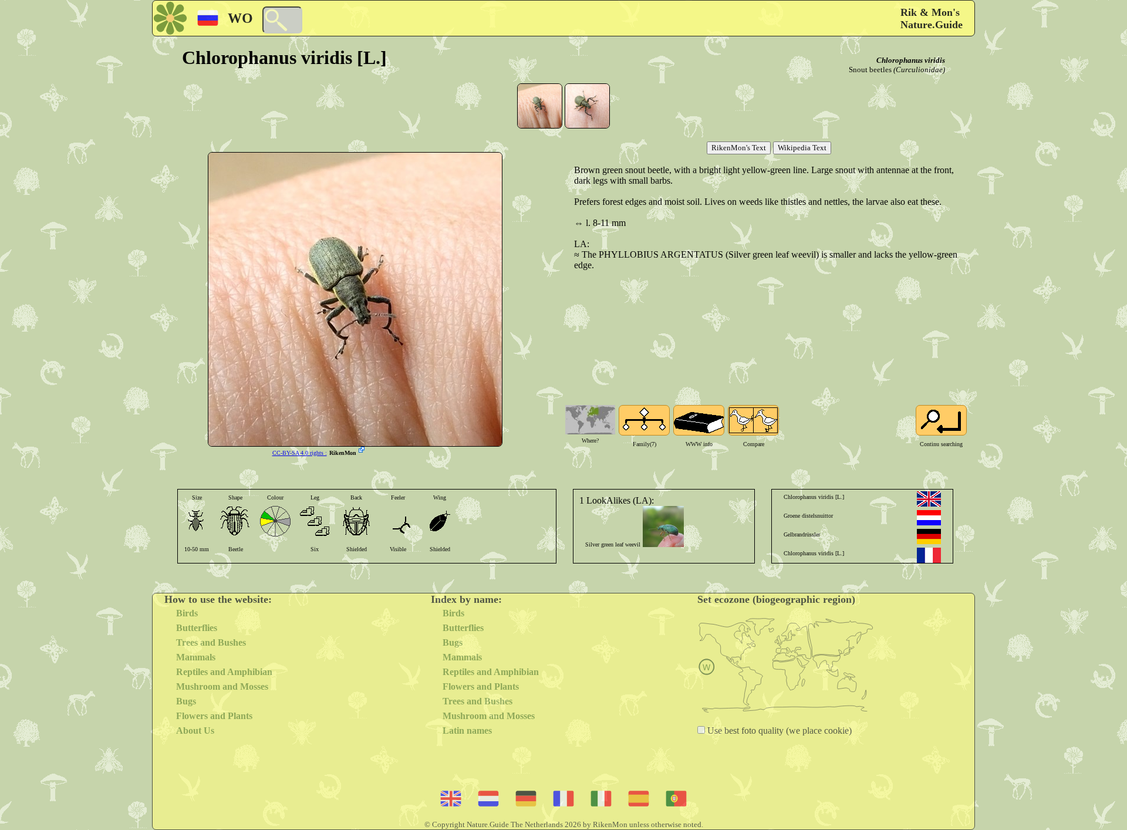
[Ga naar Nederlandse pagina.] (929, 517)
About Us (195, 730)
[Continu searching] (941, 420)
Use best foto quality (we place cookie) (778, 730)
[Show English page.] (929, 499)
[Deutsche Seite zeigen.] (929, 536)
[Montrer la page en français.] (929, 555)
